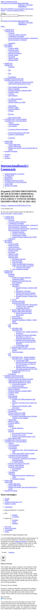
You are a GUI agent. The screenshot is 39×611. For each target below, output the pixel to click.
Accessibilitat (8, 530)
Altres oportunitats (17, 352)
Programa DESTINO (18, 301)
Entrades (14, 515)
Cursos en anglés (13, 48)
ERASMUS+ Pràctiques (23, 291)
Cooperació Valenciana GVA (13, 502)
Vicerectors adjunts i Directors (17, 35)
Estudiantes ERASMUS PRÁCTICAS (19, 205)
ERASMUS (15, 284)
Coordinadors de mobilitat (16, 36)
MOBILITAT (9, 63)
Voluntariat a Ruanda (18, 479)
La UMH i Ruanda (17, 462)
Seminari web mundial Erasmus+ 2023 (23, 436)
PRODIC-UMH (13, 107)
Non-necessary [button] (5, 597)
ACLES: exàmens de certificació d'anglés (20, 82)
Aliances (11, 122)
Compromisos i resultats (19, 235)
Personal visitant (13, 55)
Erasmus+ (4, 205)
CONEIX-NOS (9, 29)
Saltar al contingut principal (9, 1)
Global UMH (9, 141)
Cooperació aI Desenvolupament (18, 129)
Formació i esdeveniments (16, 134)
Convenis (11, 94)
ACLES (7, 498)
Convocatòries (12, 126)
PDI (9, 70)
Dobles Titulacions (17, 428)
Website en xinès (13, 58)
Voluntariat (11, 138)
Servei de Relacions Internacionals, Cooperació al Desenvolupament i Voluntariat (23, 39)
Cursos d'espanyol (13, 51)
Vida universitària (17, 262)
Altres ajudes (12, 106)
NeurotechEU (12, 100)
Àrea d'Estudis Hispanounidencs (18, 87)
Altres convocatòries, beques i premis (23, 453)
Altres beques (16, 316)
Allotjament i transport (18, 259)
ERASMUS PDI (17, 328)
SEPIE (7, 500)
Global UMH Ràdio (14, 144)
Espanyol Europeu (6, 213)
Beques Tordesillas (14, 89)
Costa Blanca (8, 507)
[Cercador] (1, 12)
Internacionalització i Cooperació (14, 167)
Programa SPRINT (14, 109)
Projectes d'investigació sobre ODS (18, 133)
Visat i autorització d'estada (20, 269)
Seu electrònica (8, 9)
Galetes (7, 531)
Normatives (11, 43)
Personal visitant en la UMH (16, 102)
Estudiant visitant (13, 50)
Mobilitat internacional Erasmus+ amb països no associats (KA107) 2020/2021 (26, 341)
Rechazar (11, 552)
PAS (9, 73)
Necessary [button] (4, 585)
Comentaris (15, 516)
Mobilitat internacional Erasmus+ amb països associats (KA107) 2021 (26, 368)
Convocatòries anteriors (19, 384)
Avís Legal (8, 526)
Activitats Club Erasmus (23, 267)
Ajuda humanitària (13, 124)
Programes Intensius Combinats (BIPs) (19, 90)
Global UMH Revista (14, 146)
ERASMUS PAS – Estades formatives (23, 357)
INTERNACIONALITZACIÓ (14, 78)
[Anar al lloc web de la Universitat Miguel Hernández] (15, 3)
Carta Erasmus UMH (22, 345)
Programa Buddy (17, 260)
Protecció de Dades (10, 528)
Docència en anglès (18, 386)
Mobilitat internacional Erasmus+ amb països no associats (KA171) (26, 293)
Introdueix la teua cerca (26, 15)
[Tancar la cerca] (1, 19)
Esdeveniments (12, 95)
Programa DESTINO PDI (20, 347)
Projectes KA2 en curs (19, 435)
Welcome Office (13, 60)
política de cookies (20, 541)
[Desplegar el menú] (3, 12)
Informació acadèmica (14, 53)
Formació (15, 470)
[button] (9, 31)
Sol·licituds (11, 56)
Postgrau (11, 111)
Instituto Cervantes (10, 503)
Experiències (12, 77)
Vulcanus (15, 323)
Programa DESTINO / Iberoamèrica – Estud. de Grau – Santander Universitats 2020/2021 (27, 306)
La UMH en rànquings (15, 99)
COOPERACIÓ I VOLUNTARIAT (16, 119)
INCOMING (8, 45)
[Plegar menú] (1, 161)
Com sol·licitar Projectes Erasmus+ (22, 433)
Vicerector (11, 33)
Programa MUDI (17, 318)
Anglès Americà (18, 213)
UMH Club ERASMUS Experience (23, 264)
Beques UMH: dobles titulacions (22, 310)
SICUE (14, 299)
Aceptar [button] (4, 552)
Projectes (11, 114)
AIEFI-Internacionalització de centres (19, 84)
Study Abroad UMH (14, 117)
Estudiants (11, 67)
